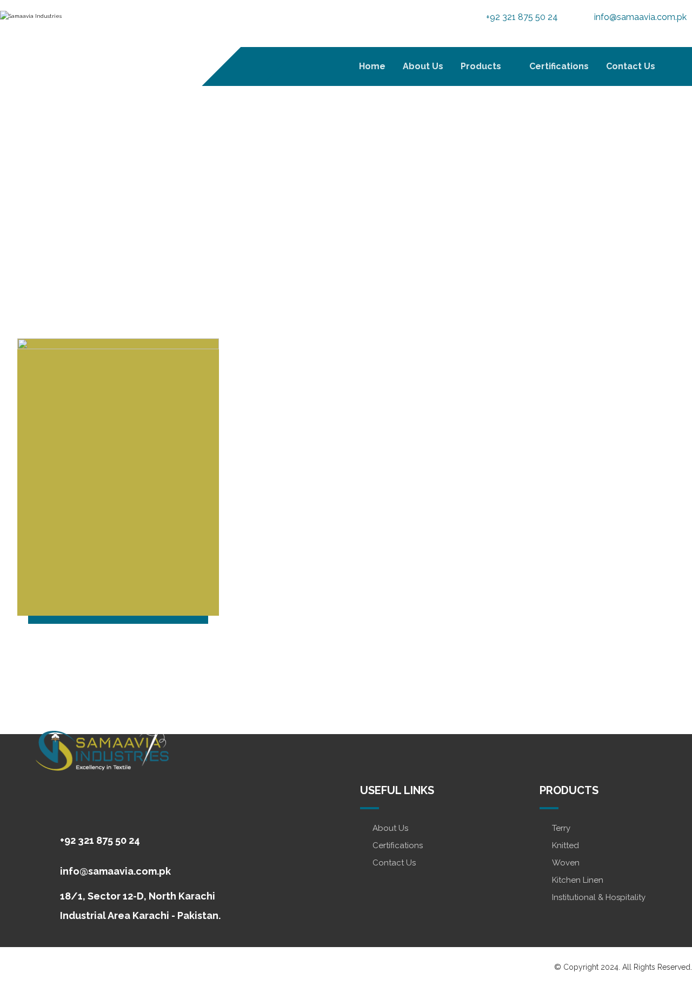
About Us (390, 828)
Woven (566, 863)
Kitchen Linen (577, 880)
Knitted (565, 845)
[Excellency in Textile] (67, 32)
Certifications (397, 845)
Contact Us (394, 863)
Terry (561, 828)
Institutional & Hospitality (599, 897)
